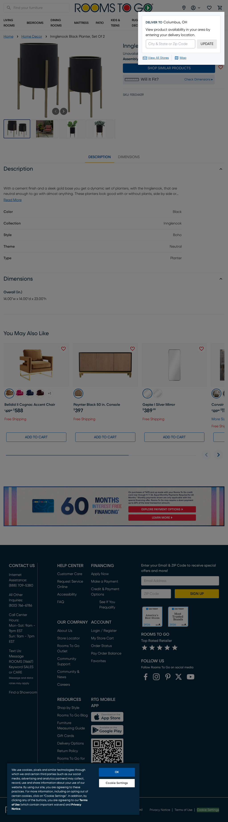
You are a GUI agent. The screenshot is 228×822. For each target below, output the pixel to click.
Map (183, 57)
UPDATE (207, 44)
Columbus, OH (175, 22)
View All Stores (158, 57)
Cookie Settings (117, 783)
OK (117, 772)
